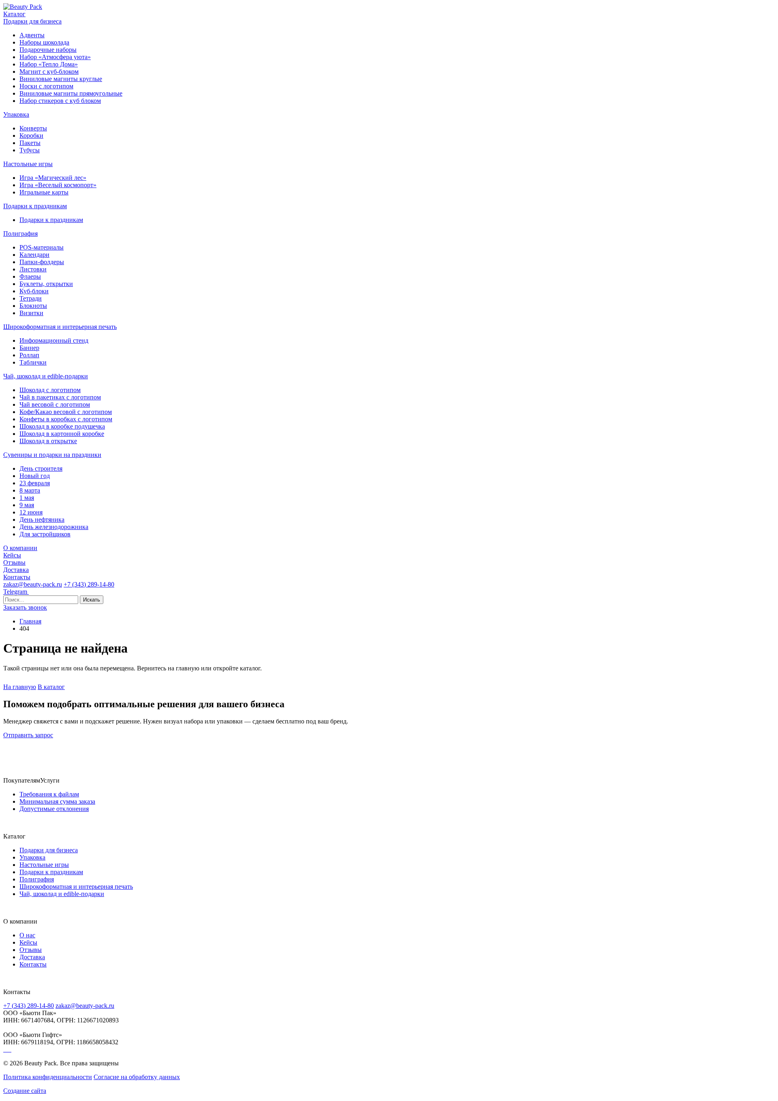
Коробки (31, 135)
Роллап (29, 355)
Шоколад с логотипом (50, 389)
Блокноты (33, 305)
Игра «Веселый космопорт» (57, 184)
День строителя (40, 468)
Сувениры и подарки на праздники (52, 454)
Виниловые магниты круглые (60, 78)
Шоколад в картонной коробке (61, 433)
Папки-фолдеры (41, 261)
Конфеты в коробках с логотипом (65, 419)
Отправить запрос (28, 735)
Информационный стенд (53, 340)
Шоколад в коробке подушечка (62, 426)
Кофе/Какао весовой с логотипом (65, 411)
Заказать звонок (25, 607)
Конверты (33, 128)
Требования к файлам (49, 794)
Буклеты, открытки (46, 283)
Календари (34, 254)
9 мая (26, 504)
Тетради (30, 298)
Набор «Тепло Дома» (48, 64)
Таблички (33, 362)
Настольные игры (28, 163)
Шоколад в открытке (48, 440)
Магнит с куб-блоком (49, 71)
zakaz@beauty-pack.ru (32, 584)
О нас (27, 935)
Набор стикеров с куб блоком (60, 100)
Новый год (34, 475)
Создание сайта (24, 1090)
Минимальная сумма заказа (57, 801)
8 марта (29, 490)
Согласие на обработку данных (137, 1076)
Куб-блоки (34, 291)
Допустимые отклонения (54, 808)
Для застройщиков (45, 534)
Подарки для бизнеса (32, 21)
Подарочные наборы (48, 49)
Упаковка (16, 114)
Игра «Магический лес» (52, 177)
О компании (20, 547)
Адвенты (32, 35)
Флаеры (30, 276)
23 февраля (34, 483)
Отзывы (14, 562)
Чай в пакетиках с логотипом (60, 397)
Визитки (31, 312)
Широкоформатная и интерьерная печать (60, 326)
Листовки (33, 269)
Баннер (29, 347)
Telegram (16, 591)
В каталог (51, 686)
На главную (19, 686)
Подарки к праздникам (35, 206)
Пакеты (30, 142)
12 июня (31, 512)
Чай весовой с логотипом (54, 404)
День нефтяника (41, 519)
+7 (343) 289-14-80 (89, 584)
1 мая (26, 497)
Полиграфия (20, 233)
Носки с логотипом (46, 86)
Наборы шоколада (44, 42)
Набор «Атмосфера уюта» (55, 56)
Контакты (16, 577)
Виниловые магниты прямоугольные (70, 93)
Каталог (14, 14)
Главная (30, 621)
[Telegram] (4, 1049)
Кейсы (12, 555)
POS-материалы (41, 247)
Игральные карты (43, 192)
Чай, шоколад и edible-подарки (45, 376)
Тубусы (29, 150)
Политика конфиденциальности (47, 1076)
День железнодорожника (53, 526)
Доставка (16, 569)
